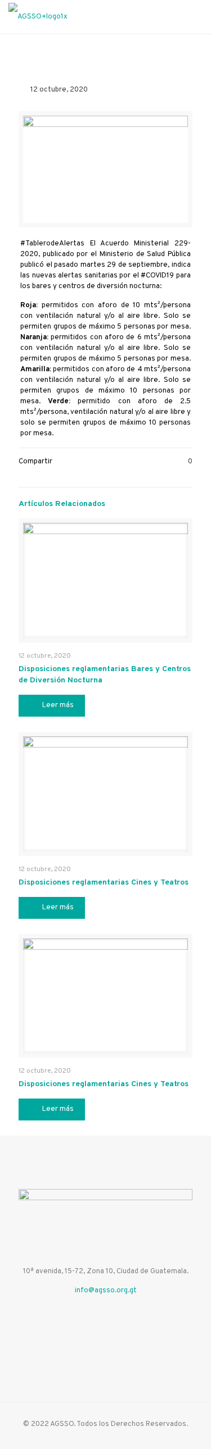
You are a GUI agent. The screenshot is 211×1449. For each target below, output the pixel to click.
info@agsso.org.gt (106, 1290)
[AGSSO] (38, 17)
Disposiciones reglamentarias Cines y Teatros (103, 882)
